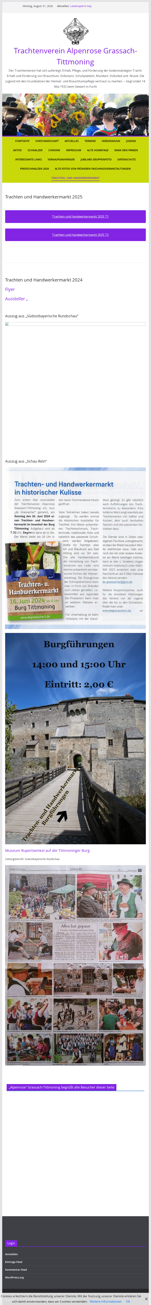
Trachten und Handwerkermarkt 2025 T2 (80, 235)
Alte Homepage (97, 150)
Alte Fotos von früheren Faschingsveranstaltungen (93, 168)
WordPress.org (14, 1277)
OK (128, 1301)
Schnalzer (35, 150)
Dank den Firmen (126, 150)
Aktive (17, 150)
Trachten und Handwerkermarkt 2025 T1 (80, 216)
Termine (90, 141)
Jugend (131, 141)
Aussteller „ (16, 299)
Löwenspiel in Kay (81, 6)
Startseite (22, 141)
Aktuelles (72, 141)
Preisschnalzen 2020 (34, 168)
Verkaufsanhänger (61, 159)
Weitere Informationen (106, 1301)
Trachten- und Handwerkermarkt (75, 178)
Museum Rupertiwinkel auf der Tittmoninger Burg (47, 850)
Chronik (54, 150)
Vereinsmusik (111, 141)
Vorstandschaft (47, 141)
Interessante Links (28, 159)
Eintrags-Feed (13, 1262)
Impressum (73, 150)
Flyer (10, 289)
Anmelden (11, 1254)
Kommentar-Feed (16, 1269)
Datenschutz (126, 159)
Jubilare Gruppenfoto (96, 159)
